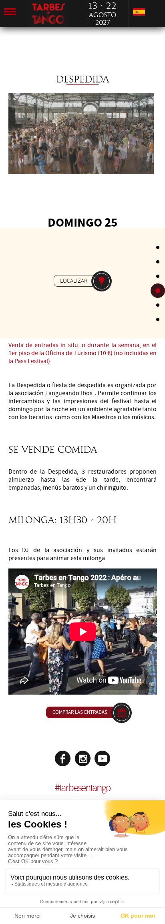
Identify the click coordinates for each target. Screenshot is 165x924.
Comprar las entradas (79, 712)
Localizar (73, 281)
